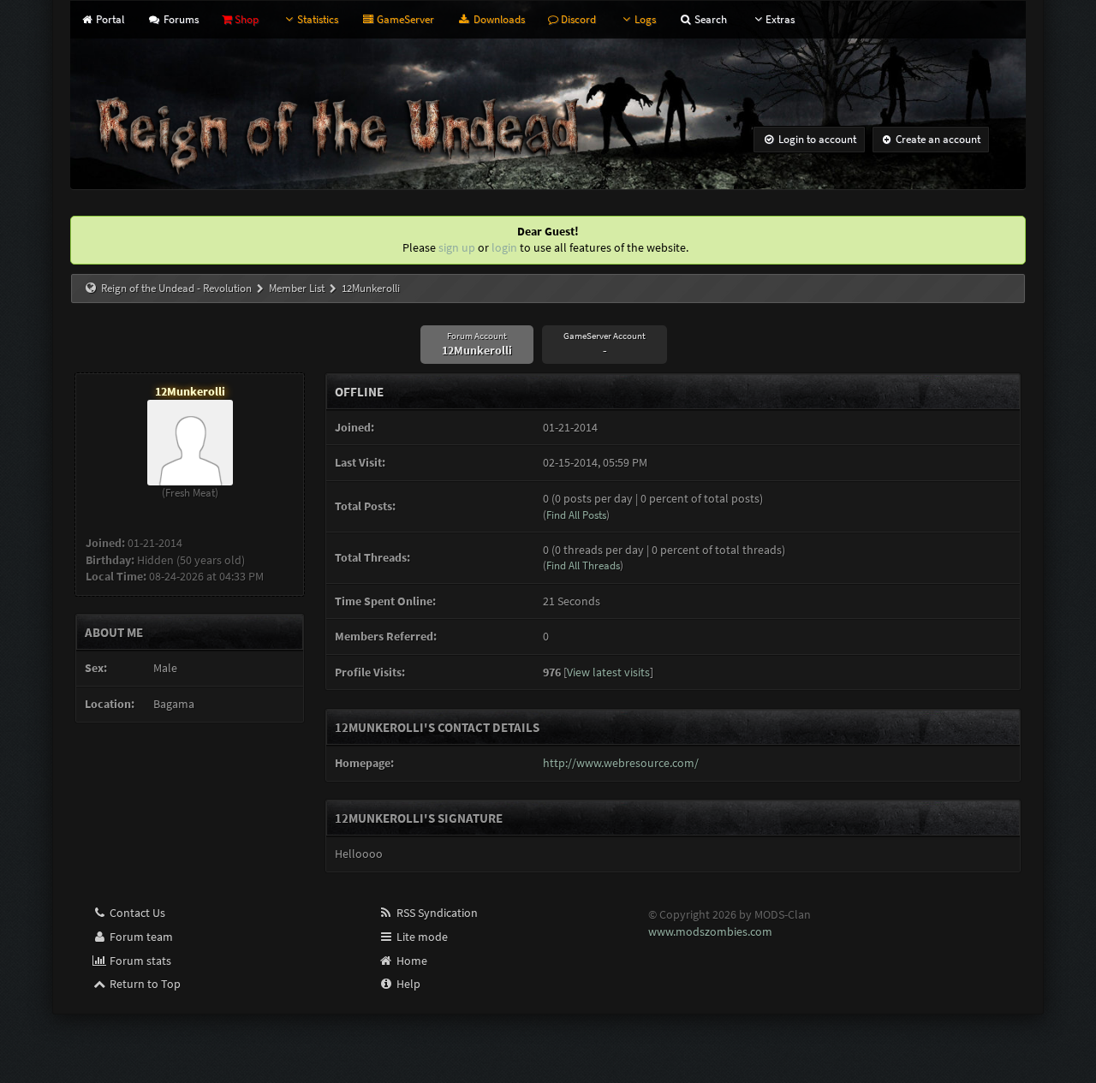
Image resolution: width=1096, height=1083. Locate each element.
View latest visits (608, 672)
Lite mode (421, 936)
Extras (780, 19)
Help (407, 983)
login (504, 247)
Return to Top (144, 983)
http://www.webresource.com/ (621, 763)
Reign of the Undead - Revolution (176, 288)
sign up (456, 247)
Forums (179, 19)
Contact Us (136, 912)
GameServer (404, 19)
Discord (577, 19)
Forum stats (139, 960)
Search (709, 19)
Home (410, 960)
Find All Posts (576, 515)
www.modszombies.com (710, 931)
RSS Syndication (436, 912)
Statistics (317, 19)
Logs (645, 19)
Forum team (140, 936)
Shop (245, 19)
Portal (108, 19)
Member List (297, 288)
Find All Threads (583, 565)
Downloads (497, 19)
